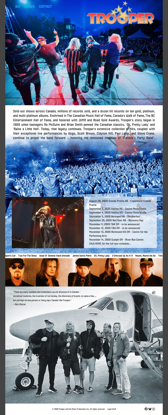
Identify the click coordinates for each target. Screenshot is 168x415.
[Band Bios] (84, 272)
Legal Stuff (111, 409)
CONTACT (45, 6)
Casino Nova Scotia (135, 209)
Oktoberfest (133, 216)
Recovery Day (135, 220)
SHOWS (29, 6)
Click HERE (95, 243)
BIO (17, 6)
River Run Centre (134, 239)
